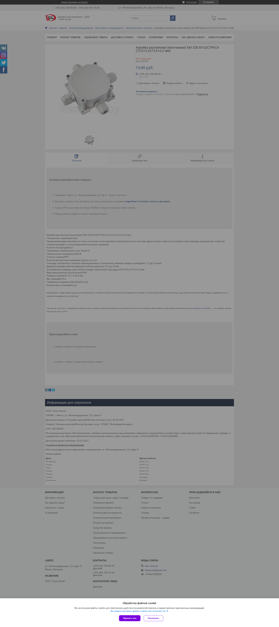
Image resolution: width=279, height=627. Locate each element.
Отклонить (153, 618)
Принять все (129, 618)
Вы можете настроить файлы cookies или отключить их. (138, 611)
